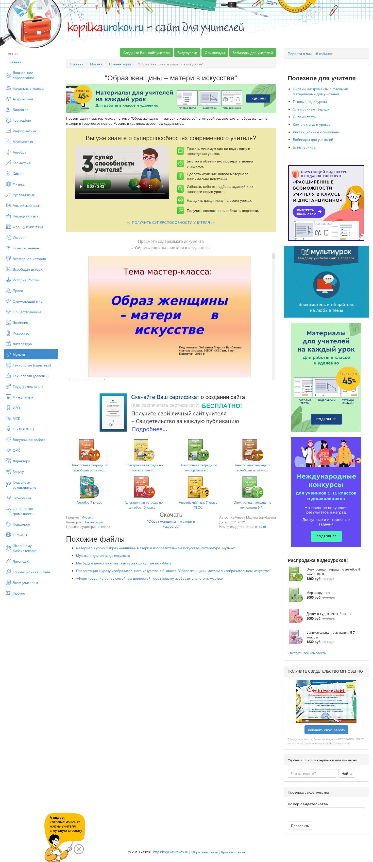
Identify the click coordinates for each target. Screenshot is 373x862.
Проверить (300, 825)
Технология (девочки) (31, 375)
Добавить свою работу (326, 729)
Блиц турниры (304, 147)
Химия (18, 173)
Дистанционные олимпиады (316, 131)
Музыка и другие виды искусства (103, 555)
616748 (260, 526)
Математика (23, 141)
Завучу (18, 471)
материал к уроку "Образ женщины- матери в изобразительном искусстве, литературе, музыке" (155, 547)
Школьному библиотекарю (25, 548)
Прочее (19, 593)
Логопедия (21, 561)
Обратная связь (204, 851)
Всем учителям (25, 582)
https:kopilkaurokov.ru (170, 851)
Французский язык (28, 226)
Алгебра (19, 152)
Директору (21, 460)
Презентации (120, 63)
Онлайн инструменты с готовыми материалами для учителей (320, 91)
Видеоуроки (187, 52)
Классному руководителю (24, 485)
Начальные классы (28, 88)
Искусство (21, 333)
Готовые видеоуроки (310, 101)
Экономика (22, 497)
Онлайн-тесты (304, 116)
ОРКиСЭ (20, 534)
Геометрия (22, 162)
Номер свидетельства (308, 803)
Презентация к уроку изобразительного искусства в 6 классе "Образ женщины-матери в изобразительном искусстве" (173, 570)
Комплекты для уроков (311, 124)
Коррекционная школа (31, 571)
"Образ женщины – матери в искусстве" (171, 521)
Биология (20, 109)
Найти (347, 773)
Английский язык (26, 205)
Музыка (19, 354)
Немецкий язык (25, 215)
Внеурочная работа (29, 439)
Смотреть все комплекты (307, 652)
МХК (16, 418)
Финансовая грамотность (23, 511)
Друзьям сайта (233, 851)
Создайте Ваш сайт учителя (146, 52)
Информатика (24, 130)
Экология (20, 322)
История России (26, 279)
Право (18, 290)
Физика (19, 184)
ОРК (16, 450)
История (20, 237)
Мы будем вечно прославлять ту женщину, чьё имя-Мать (123, 562)
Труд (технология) (28, 386)
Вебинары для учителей (252, 52)
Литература (22, 343)
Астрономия (23, 98)
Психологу (21, 524)
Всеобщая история (28, 269)
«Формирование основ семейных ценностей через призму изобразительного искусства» (150, 578)
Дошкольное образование (23, 75)
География (22, 120)
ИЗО (16, 407)
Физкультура (23, 396)
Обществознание (27, 311)
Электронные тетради (311, 109)
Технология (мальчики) (32, 365)
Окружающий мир (28, 301)
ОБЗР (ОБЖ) (23, 428)
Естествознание (26, 247)
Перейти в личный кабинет (310, 53)
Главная (14, 61)
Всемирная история (29, 258)
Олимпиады (215, 52)
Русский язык (24, 194)
